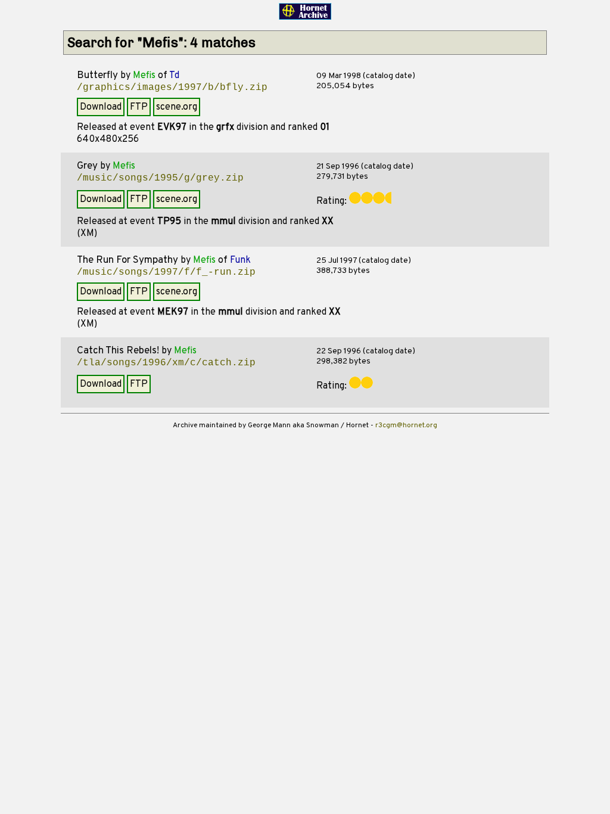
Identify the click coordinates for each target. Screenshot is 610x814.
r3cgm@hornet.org (406, 425)
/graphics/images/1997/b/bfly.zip (172, 87)
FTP (139, 107)
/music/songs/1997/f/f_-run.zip (166, 272)
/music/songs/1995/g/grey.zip (160, 178)
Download (101, 107)
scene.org (176, 107)
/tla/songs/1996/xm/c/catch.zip (166, 363)
